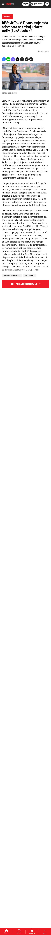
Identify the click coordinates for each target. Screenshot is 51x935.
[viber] (13, 59)
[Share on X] (17, 59)
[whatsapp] (8, 59)
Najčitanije (32, 933)
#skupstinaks (29, 275)
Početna (6, 933)
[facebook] (4, 59)
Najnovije (19, 933)
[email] (22, 59)
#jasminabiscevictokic (12, 275)
